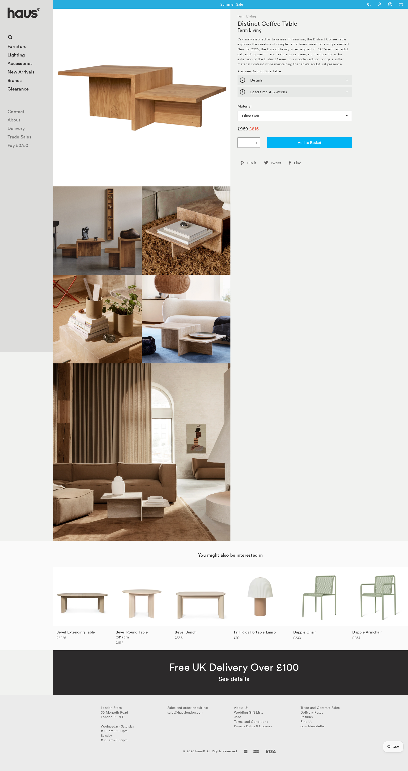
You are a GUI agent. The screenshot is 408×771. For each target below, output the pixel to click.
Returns (307, 717)
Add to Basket (309, 142)
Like (297, 162)
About (14, 120)
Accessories (20, 63)
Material (244, 106)
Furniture (17, 46)
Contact (16, 111)
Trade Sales (19, 137)
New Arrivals (21, 72)
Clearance (18, 89)
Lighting (16, 55)
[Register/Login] (379, 4)
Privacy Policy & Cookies (253, 726)
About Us (241, 708)
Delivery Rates (312, 712)
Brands (15, 80)
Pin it (251, 162)
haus (9, 23)
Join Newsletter (313, 726)
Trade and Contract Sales (320, 708)
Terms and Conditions (251, 721)
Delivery (16, 128)
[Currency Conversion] (390, 4)
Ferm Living (250, 30)
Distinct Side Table (266, 71)
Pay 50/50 (18, 145)
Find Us (306, 721)
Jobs (237, 717)
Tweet (276, 162)
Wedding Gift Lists (248, 712)
